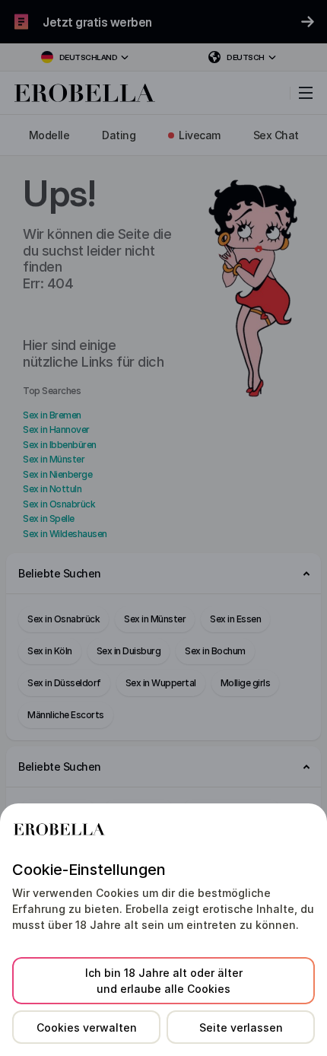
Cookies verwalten (87, 1027)
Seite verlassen (241, 1027)
